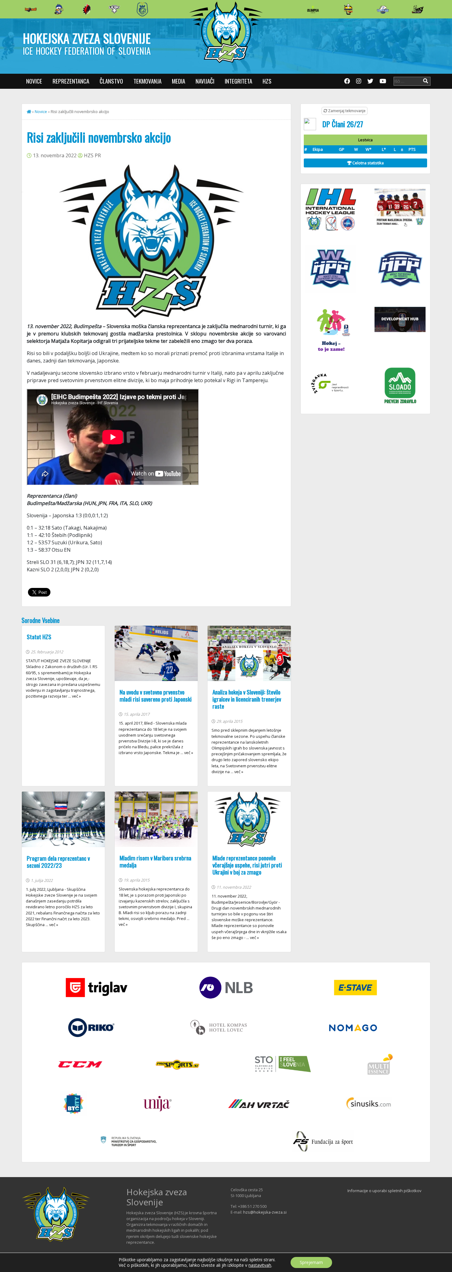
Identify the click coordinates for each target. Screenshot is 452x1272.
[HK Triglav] (383, 9)
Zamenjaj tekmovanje (346, 110)
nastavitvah (259, 1265)
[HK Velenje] (417, 9)
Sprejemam (311, 1262)
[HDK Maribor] (114, 9)
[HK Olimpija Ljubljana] (313, 9)
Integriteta (238, 80)
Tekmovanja (147, 80)
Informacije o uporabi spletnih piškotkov (384, 1190)
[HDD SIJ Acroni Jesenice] (87, 9)
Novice (34, 80)
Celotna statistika (367, 163)
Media (178, 80)
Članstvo (111, 80)
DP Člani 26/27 (342, 123)
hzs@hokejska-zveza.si (265, 1212)
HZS (267, 80)
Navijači (205, 80)
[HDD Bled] (31, 9)
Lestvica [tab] (365, 140)
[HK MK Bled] (59, 9)
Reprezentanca (71, 80)
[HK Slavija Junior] (348, 9)
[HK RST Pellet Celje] (142, 9)
